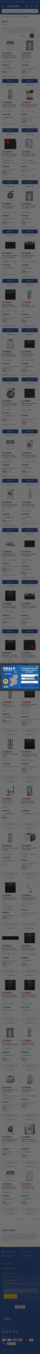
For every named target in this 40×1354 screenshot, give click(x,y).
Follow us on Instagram (29, 682)
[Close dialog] (37, 667)
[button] (36, 678)
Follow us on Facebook (29, 685)
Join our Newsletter (29, 678)
